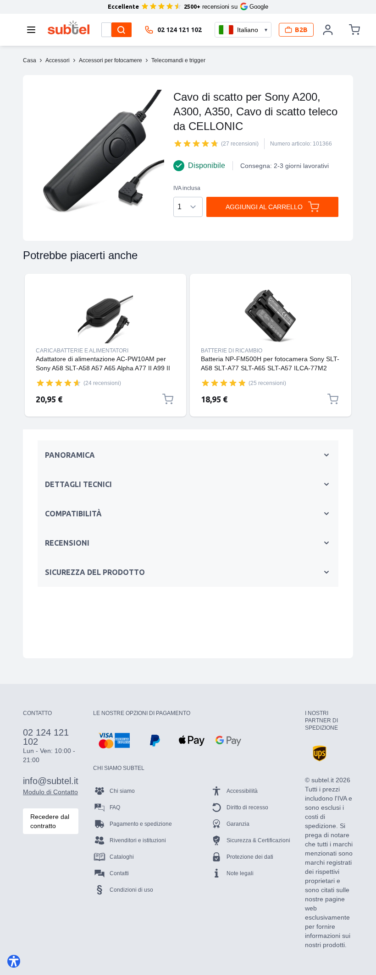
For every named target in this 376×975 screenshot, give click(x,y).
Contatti (119, 873)
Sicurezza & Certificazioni (258, 840)
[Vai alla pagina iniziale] (68, 27)
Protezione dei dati (250, 857)
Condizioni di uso (131, 890)
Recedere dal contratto (49, 821)
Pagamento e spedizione (141, 824)
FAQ (115, 807)
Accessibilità (242, 791)
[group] (196, 143)
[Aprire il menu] (34, 30)
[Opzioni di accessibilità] (13, 961)
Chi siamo (122, 791)
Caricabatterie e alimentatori (82, 350)
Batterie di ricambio (231, 350)
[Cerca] (121, 29)
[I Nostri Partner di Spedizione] (319, 753)
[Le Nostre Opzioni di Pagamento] (114, 741)
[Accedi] (328, 29)
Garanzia (238, 824)
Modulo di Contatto (50, 792)
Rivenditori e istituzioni (138, 840)
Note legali (240, 873)
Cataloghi (122, 857)
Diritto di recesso (247, 807)
